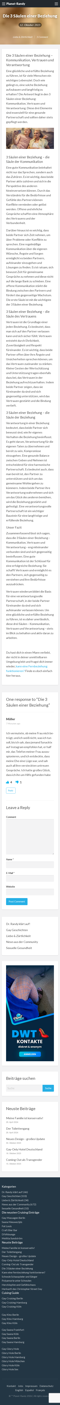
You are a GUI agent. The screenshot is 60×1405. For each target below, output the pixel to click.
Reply (10, 790)
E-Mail (10, 873)
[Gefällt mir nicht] (17, 782)
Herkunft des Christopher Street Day (22, 1288)
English (19, 1390)
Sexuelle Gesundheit (19, 948)
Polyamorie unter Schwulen (16, 1280)
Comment (11, 816)
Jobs (20, 1385)
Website (10, 886)
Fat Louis (7, 1226)
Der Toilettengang (17, 1128)
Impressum (31, 1385)
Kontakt (11, 1385)
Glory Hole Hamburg (13, 1357)
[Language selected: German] (47, 1401)
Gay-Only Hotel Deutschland (24, 1149)
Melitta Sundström (12, 1238)
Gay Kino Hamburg (12, 1318)
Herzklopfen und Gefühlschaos (19, 1284)
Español (29, 1390)
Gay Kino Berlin (10, 1314)
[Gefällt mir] (7, 782)
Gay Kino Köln (9, 1322)
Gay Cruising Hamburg (14, 1302)
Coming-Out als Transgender (24, 1159)
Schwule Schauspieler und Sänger (19, 1276)
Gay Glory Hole (10, 1348)
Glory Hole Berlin (11, 1352)
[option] (45, 1402)
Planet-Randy (15, 3)
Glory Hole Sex (10, 1369)
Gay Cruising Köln (11, 1306)
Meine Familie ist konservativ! (24, 1118)
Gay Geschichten (17, 930)
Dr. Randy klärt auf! (18, 924)
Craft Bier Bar (9, 1230)
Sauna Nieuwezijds (12, 1221)
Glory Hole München (13, 1361)
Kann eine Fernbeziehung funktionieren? (23, 1272)
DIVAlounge (8, 1234)
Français (40, 1390)
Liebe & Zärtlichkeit (22, 37)
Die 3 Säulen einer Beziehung (17, 1268)
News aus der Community (22, 942)
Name (10, 859)
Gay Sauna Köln (10, 1333)
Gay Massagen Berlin (13, 1217)
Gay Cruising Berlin (12, 1298)
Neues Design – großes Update (25, 1139)
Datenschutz (46, 1385)
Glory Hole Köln (11, 1365)
